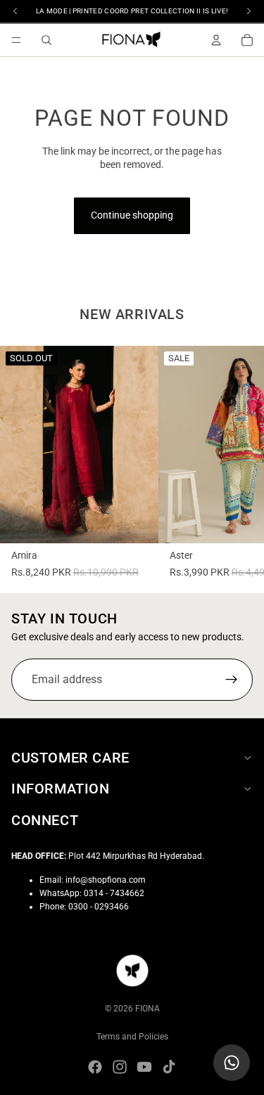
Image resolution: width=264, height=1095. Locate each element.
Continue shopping (132, 215)
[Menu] (16, 40)
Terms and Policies (132, 1037)
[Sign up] (231, 679)
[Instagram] (119, 1066)
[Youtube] (144, 1066)
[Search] (46, 40)
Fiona (147, 1008)
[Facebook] (95, 1066)
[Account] (216, 40)
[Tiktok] (169, 1066)
